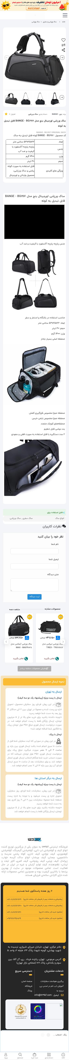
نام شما (55, 544)
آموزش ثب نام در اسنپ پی (51, 986)
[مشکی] (48, 1035)
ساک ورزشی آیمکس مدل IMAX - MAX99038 (21, 646)
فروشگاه (28, 986)
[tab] (63, 1056)
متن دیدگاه (53, 574)
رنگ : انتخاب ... (59, 1035)
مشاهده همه (14, 609)
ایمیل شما (54, 559)
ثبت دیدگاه (34, 596)
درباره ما (60, 990)
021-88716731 (14, 912)
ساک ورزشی (33, 114)
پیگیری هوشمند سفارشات (52, 981)
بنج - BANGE (57, 114)
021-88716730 (14, 906)
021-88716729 (14, 899)
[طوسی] (43, 1035)
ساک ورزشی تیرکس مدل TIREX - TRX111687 (52, 646)
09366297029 (14, 918)
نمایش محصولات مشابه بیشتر (33, 668)
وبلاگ (29, 990)
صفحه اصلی (26, 981)
